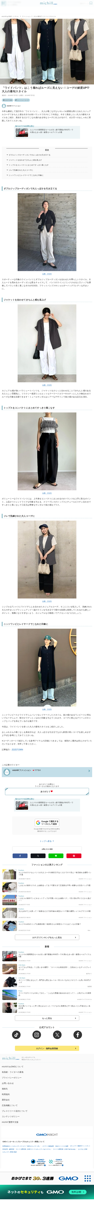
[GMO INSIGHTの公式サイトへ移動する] (47, 1133)
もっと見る (47, 1018)
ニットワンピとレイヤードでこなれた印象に (26, 175)
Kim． (90, 930)
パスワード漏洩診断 (48, 1146)
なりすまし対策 (82, 1149)
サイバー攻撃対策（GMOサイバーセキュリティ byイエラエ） (33, 1149)
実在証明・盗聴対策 (8, 1149)
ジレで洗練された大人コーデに (21, 170)
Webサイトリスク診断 (61, 1146)
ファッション (26, 16)
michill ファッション (14, 106)
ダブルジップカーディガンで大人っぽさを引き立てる (29, 155)
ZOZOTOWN (8, 100)
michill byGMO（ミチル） (10, 16)
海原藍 (90, 986)
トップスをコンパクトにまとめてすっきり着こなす (29, 165)
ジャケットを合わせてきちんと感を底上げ (25, 160)
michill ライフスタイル (84, 999)
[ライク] (91, 2)
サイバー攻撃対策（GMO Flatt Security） (64, 1149)
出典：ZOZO (47, 274)
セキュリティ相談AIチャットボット (80, 1146)
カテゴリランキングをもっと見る (47, 937)
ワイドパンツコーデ (22, 100)
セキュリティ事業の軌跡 (9, 1152)
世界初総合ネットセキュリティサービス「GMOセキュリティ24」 (21, 1146)
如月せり (89, 973)
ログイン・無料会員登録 (47, 1048)
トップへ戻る (46, 841)
